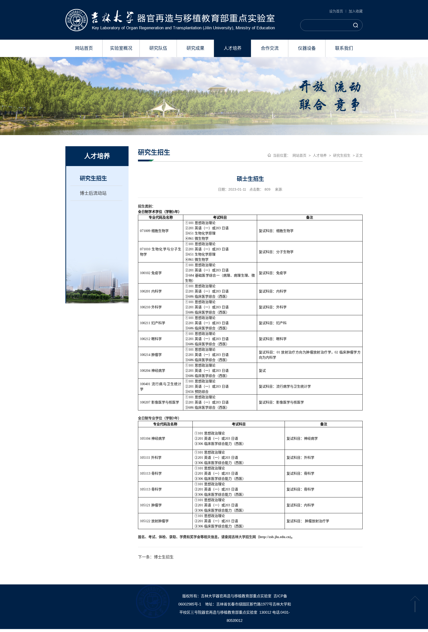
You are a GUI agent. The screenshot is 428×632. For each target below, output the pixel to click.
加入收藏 (356, 11)
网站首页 (299, 155)
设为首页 (336, 11)
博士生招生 (164, 557)
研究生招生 (93, 178)
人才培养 (320, 155)
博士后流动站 (93, 193)
